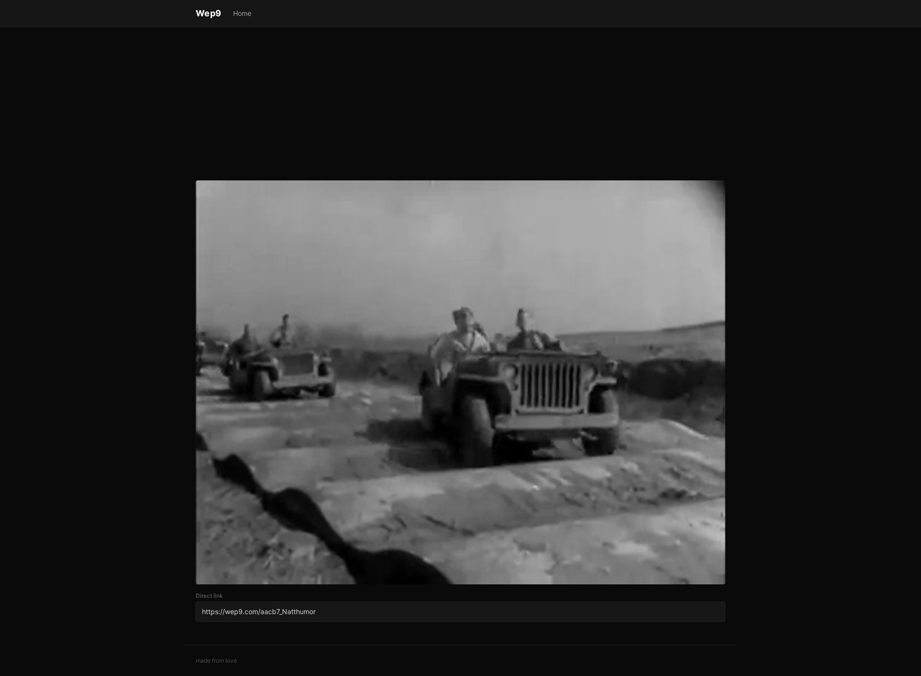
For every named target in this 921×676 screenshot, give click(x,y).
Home (242, 13)
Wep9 (209, 13)
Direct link (209, 595)
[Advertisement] (460, 105)
